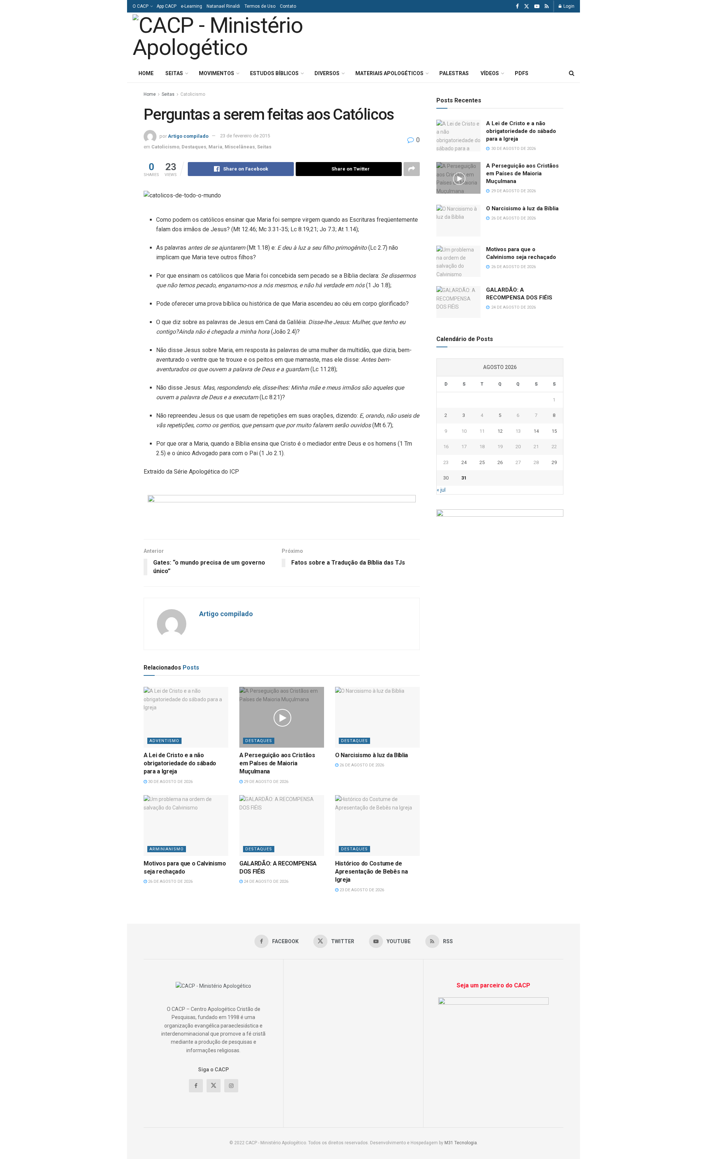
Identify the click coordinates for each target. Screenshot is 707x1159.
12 (500, 431)
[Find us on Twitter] (526, 6)
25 (482, 462)
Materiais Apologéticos (389, 73)
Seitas (174, 73)
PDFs (521, 73)
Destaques (194, 147)
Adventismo (164, 740)
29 (554, 462)
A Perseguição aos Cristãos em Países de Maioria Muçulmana (277, 763)
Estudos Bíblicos (274, 73)
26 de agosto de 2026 (361, 765)
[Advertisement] (482, 37)
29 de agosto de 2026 (265, 781)
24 (464, 462)
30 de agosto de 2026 (170, 781)
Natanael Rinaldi (223, 6)
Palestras (454, 73)
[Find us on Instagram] (231, 1085)
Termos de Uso (260, 6)
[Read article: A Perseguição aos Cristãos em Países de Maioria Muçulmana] (281, 717)
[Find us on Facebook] (517, 6)
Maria (215, 147)
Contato (288, 6)
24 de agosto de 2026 (265, 881)
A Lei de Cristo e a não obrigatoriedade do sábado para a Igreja (180, 763)
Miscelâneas (240, 147)
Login (568, 6)
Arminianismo (167, 849)
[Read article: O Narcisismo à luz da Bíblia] (377, 717)
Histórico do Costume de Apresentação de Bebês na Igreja (371, 872)
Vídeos (490, 73)
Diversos (327, 73)
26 (500, 462)
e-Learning (191, 6)
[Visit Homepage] (235, 38)
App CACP (166, 6)
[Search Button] (571, 73)
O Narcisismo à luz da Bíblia (371, 755)
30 (446, 478)
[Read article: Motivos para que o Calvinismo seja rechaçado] (186, 825)
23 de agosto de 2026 (361, 890)
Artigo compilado (188, 135)
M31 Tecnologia (460, 1142)
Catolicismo (192, 94)
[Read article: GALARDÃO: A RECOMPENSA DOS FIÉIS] (281, 825)
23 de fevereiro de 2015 (245, 135)
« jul (441, 490)
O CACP (140, 6)
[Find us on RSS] (547, 6)
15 (554, 431)
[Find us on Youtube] (536, 6)
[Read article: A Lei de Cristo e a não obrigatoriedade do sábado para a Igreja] (186, 717)
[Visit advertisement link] (282, 511)
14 (536, 431)
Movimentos (216, 73)
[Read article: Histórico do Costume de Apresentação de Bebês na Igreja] (377, 825)
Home (146, 73)
